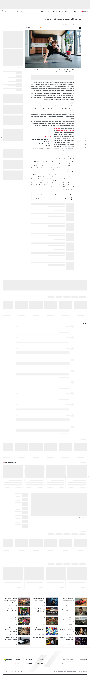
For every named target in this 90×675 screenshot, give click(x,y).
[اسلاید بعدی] (1, 137)
